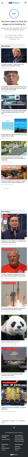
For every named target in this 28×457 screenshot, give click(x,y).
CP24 (3, 446)
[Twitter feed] (14, 427)
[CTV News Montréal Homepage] (14, 3)
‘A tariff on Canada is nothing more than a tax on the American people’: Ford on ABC (13, 275)
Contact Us (12, 420)
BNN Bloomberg (5, 448)
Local (6, 35)
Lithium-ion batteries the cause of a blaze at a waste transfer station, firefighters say (13, 181)
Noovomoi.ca (18, 448)
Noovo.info (17, 446)
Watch (14, 35)
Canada (10, 35)
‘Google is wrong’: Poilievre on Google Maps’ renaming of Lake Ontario (13, 241)
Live (18, 39)
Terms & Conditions (19, 439)
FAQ (17, 420)
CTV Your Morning (9, 37)
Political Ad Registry (19, 441)
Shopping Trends (19, 37)
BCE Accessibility (6, 439)
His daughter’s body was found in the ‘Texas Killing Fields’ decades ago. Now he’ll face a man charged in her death (14, 88)
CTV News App (5, 420)
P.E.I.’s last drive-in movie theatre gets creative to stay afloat (12, 374)
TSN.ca (3, 449)
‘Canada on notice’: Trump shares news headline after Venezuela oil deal (12, 65)
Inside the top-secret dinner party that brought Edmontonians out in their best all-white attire (13, 158)
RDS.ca (16, 449)
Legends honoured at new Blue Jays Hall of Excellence (13, 408)
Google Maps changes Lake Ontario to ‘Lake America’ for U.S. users (14, 135)
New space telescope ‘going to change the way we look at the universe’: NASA (13, 309)
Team (3, 422)
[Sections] (2, 2)
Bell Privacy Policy (19, 437)
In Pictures (20, 35)
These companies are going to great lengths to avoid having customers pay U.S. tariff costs (14, 112)
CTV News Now (12, 39)
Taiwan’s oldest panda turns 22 (10, 342)
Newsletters (22, 420)
